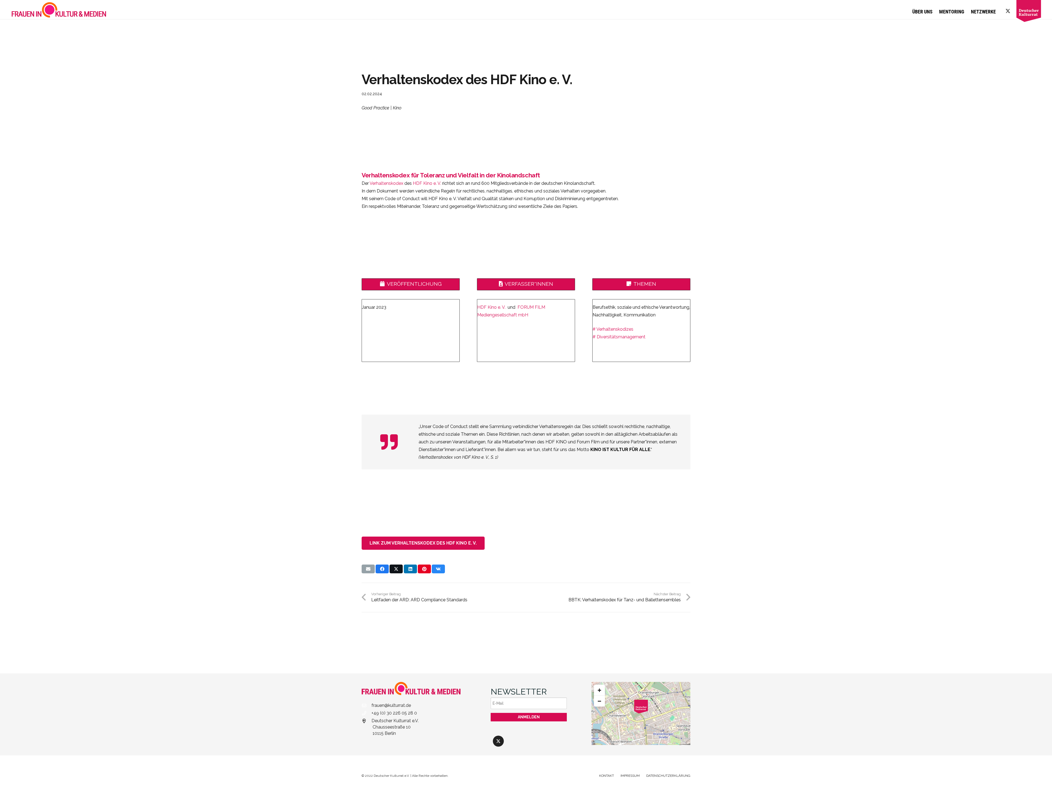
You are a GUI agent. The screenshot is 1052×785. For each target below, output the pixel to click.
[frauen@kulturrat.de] (366, 705)
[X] (1007, 10)
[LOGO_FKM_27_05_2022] (59, 10)
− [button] (599, 701)
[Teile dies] (382, 569)
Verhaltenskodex (386, 183)
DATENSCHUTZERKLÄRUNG (668, 776)
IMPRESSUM (630, 776)
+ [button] (599, 690)
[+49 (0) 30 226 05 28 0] (366, 713)
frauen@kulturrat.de (391, 705)
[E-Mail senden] (368, 569)
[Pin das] (424, 569)
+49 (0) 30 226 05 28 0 (394, 713)
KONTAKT (606, 776)
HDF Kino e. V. (427, 183)
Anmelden (529, 717)
